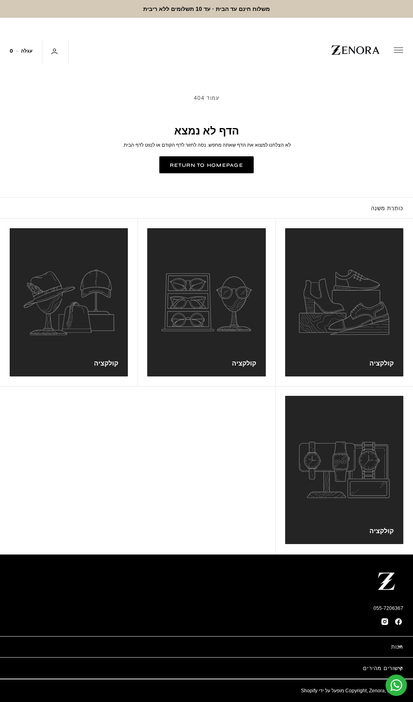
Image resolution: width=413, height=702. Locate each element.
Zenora (377, 690)
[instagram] (385, 621)
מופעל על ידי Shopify (322, 690)
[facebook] (398, 621)
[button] (399, 51)
